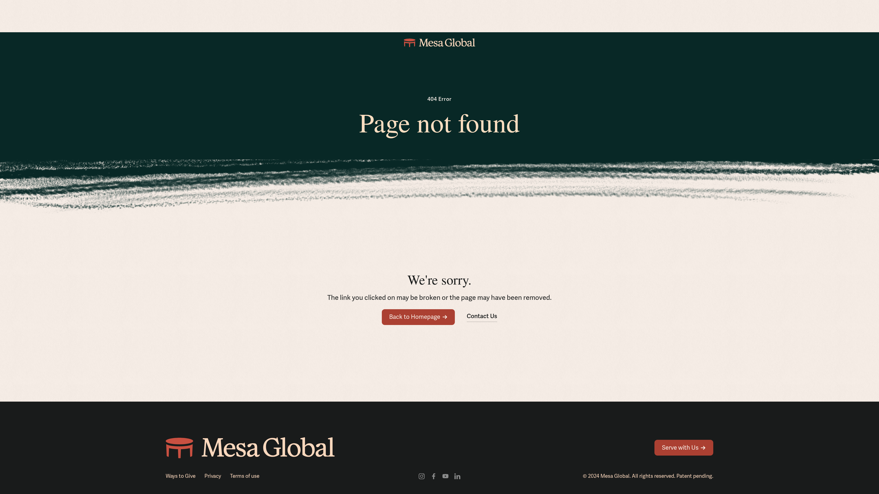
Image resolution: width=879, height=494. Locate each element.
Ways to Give (180, 476)
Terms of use (244, 476)
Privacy (212, 476)
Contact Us (482, 316)
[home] (439, 42)
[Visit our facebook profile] (434, 476)
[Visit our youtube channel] (445, 476)
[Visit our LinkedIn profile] (457, 476)
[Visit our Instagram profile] (422, 476)
